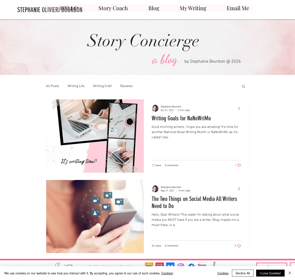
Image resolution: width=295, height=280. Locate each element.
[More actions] (240, 108)
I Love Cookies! (270, 273)
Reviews (126, 86)
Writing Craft (102, 86)
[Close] (289, 273)
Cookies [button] (222, 273)
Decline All (243, 273)
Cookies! (167, 273)
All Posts (52, 86)
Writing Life (76, 86)
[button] (243, 86)
